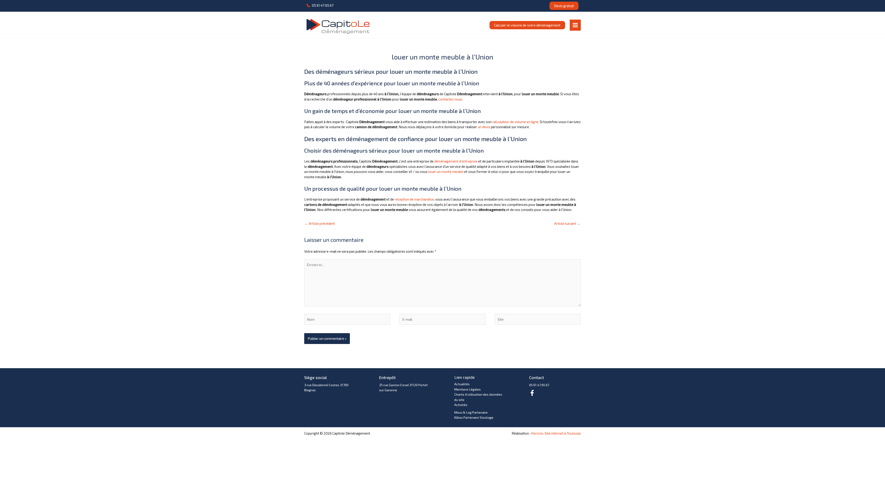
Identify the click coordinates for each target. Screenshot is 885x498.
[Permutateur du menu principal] (575, 25)
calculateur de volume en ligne (515, 122)
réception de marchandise (414, 199)
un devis (484, 127)
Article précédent (320, 223)
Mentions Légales (467, 389)
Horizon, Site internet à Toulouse (556, 433)
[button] (320, 5)
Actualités (462, 384)
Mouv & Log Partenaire (471, 412)
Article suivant (567, 223)
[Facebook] (532, 393)
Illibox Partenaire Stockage (473, 417)
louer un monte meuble (445, 171)
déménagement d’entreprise (456, 161)
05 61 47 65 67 (539, 385)
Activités (460, 405)
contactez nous (450, 99)
